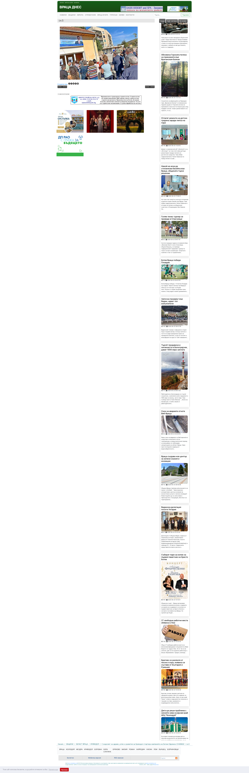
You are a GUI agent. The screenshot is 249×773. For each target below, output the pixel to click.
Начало (62, 2)
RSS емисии (118, 758)
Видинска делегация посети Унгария (171, 480)
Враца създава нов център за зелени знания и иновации (174, 430)
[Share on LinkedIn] (74, 84)
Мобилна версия (94, 758)
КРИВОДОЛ (88, 749)
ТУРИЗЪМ (113, 15)
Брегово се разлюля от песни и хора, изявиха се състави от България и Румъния (173, 635)
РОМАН (132, 749)
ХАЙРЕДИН (140, 749)
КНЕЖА (149, 749)
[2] (150, 86)
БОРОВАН (98, 749)
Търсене (185, 15)
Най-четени (172, 21)
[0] (62, 86)
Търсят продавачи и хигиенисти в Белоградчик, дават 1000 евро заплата (174, 319)
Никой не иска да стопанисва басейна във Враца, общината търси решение (173, 141)
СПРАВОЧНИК (90, 15)
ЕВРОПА (80, 15)
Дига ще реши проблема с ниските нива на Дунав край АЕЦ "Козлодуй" (174, 684)
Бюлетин (70, 758)
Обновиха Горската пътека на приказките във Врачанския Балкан (174, 29)
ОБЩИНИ (71, 15)
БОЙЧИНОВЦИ (172, 749)
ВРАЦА (61, 749)
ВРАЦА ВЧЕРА (102, 15)
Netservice (156, 764)
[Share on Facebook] (69, 84)
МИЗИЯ (124, 749)
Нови (162, 21)
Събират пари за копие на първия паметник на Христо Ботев (174, 529)
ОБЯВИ (121, 15)
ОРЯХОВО (116, 749)
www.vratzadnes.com (73, 763)
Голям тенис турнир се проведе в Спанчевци (172, 189)
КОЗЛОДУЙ (70, 749)
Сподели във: (62, 84)
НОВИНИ (63, 15)
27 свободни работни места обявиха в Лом (174, 593)
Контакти (76, 2)
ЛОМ (155, 749)
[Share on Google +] (71, 84)
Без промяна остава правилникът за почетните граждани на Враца (174, 727)
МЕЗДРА (79, 749)
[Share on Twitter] (78, 84)
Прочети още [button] (53, 769)
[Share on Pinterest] (76, 84)
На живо (183, 21)
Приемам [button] (64, 770)
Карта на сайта (69, 2)
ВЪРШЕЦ (162, 749)
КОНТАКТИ (130, 15)
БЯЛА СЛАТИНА (107, 750)
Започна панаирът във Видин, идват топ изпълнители (172, 273)
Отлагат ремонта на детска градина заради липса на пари (174, 92)
